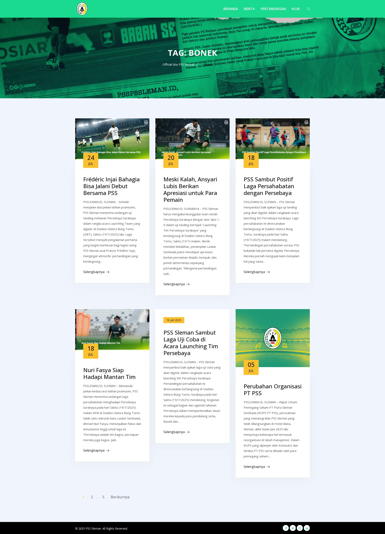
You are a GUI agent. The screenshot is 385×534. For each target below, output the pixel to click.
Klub (296, 9)
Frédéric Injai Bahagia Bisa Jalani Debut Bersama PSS (111, 186)
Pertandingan (273, 9)
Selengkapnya (93, 272)
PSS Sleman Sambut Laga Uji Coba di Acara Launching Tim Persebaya (190, 343)
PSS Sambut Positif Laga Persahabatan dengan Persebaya (269, 186)
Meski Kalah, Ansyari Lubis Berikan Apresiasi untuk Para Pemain (190, 189)
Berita (249, 9)
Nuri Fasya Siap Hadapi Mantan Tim (109, 373)
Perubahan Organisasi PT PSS (273, 389)
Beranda (230, 9)
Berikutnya (120, 496)
